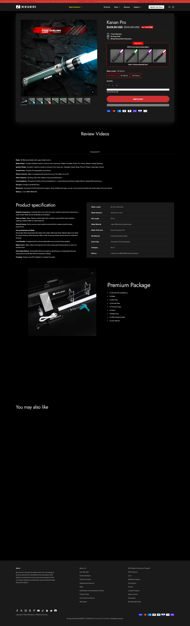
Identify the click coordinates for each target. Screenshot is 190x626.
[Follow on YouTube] (38, 610)
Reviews (127, 7)
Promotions (132, 583)
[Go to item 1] (24, 101)
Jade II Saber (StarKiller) (30, 542)
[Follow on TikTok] (42, 610)
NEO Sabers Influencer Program (139, 568)
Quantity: (110, 81)
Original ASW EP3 (80, 542)
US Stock (107, 7)
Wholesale (83, 602)
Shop (116, 7)
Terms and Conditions (87, 598)
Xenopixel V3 (95, 152)
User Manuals (84, 572)
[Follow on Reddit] (51, 610)
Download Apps (85, 575)
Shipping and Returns (87, 583)
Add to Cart (138, 99)
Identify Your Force (156, 7)
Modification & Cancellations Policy (92, 590)
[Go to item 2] (31, 101)
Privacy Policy (84, 594)
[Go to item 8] (79, 101)
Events (130, 587)
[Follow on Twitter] (21, 610)
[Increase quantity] (117, 85)
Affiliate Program (134, 579)
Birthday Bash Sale (134, 602)
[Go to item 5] (55, 101)
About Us (83, 568)
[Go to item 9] (87, 101)
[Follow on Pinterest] (34, 610)
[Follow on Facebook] (17, 610)
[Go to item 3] (39, 101)
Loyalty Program (133, 590)
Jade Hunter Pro (26, 472)
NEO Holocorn (133, 572)
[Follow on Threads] (30, 610)
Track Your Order (85, 579)
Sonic (128, 540)
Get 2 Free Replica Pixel (57, 7)
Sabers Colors (133, 594)
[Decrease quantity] (109, 85)
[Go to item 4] (47, 101)
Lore (129, 575)
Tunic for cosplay (133, 469)
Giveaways (131, 598)
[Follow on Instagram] (25, 610)
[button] (138, 106)
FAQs (81, 587)
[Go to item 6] (63, 101)
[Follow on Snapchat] (47, 610)
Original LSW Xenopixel (82, 472)
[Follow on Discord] (55, 610)
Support (136, 7)
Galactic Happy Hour (93, 7)
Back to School (74, 7)
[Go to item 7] (71, 101)
